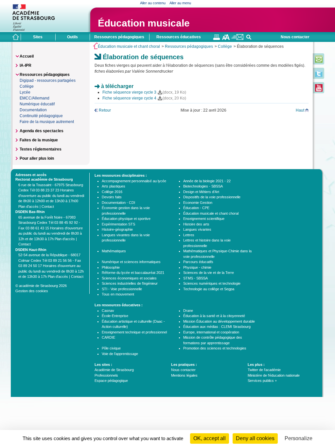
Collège (225, 46)
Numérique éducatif (37, 104)
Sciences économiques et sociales (129, 278)
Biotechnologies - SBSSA (203, 186)
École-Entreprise (115, 316)
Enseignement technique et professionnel (134, 332)
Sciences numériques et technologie (211, 283)
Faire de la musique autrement (47, 121)
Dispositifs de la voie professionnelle (211, 197)
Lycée (25, 92)
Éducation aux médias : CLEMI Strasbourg (217, 327)
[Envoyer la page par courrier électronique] (237, 38)
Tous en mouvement (118, 294)
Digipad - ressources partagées (48, 80)
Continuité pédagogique (41, 116)
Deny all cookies (255, 438)
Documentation (33, 110)
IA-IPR (25, 65)
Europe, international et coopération (211, 332)
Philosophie (111, 267)
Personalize (298, 438)
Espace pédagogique (111, 381)
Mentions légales (184, 375)
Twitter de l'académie (264, 370)
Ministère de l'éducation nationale (274, 375)
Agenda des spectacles (41, 131)
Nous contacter (295, 37)
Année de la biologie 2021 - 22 (207, 181)
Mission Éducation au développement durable (219, 321)
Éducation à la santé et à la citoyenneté (214, 316)
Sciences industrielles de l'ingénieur (130, 283)
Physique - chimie (197, 267)
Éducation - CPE (196, 208)
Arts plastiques (113, 186)
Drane (188, 311)
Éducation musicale (144, 23)
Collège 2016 (112, 192)
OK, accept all (209, 438)
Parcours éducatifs (198, 262)
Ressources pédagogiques (189, 46)
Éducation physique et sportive (126, 219)
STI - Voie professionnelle (122, 289)
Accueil (27, 56)
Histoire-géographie (117, 229)
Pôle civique (111, 348)
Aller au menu (180, 3)
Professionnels (106, 375)
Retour (105, 110)
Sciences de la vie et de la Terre (208, 273)
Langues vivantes (197, 229)
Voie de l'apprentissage (120, 354)
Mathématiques (114, 251)
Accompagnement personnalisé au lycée (134, 181)
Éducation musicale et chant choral (129, 46)
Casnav (108, 311)
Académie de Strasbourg (114, 370)
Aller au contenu (153, 3)
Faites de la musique (39, 140)
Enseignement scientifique (203, 219)
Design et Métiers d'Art (201, 192)
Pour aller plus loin (37, 158)
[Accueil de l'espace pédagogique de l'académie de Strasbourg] (16, 37)
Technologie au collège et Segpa (208, 289)
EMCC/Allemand (34, 98)
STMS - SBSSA (195, 278)
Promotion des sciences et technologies (214, 348)
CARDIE (108, 337)
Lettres (188, 235)
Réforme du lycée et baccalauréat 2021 (133, 273)
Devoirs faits (112, 197)
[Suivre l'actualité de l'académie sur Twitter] (319, 76)
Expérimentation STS (118, 224)
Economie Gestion (197, 203)
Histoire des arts (196, 224)
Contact (48, 206)
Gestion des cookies (31, 291)
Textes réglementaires (41, 149)
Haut (300, 110)
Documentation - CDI (118, 203)
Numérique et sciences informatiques (131, 262)
